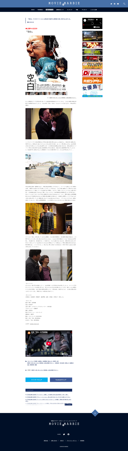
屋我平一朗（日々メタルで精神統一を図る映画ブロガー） (62, 97)
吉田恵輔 (45, 361)
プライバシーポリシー (72, 440)
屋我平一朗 (55, 361)
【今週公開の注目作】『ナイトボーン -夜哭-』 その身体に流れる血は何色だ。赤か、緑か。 (48, 394)
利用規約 (82, 440)
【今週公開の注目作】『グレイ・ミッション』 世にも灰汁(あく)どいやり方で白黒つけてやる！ (49, 397)
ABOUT (62, 440)
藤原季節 (32, 364)
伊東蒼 (35, 361)
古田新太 (40, 361)
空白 (28, 364)
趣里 (36, 364)
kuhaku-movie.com (34, 323)
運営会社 (46, 440)
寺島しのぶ (50, 361)
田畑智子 (72, 363)
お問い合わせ (54, 440)
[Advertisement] (92, 122)
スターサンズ (30, 361)
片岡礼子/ (66, 363)
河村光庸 (62, 363)
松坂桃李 (57, 363)
